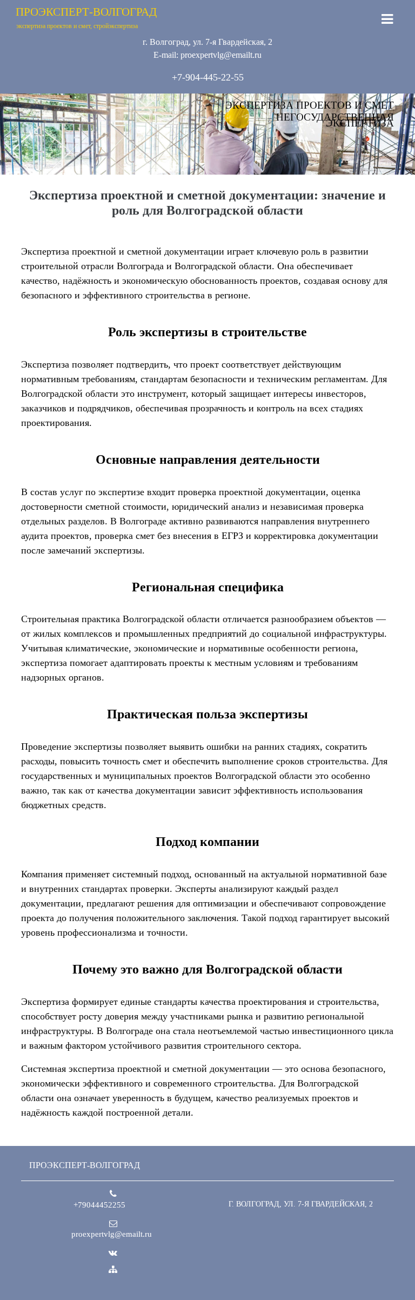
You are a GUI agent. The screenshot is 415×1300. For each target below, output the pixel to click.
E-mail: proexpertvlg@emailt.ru (207, 54)
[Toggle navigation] (387, 19)
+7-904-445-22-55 (208, 77)
